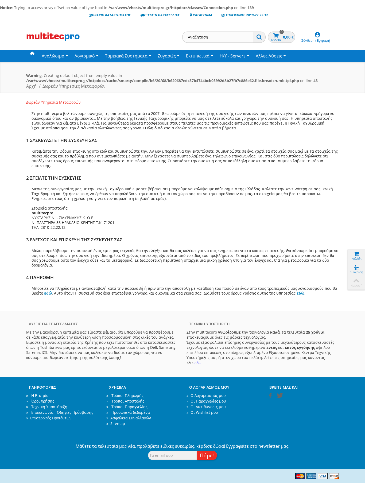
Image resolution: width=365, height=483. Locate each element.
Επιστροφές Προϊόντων (49, 417)
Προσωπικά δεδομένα (128, 412)
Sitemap (115, 423)
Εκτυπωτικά (197, 56)
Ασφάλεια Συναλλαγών (128, 417)
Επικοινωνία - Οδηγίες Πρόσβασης (59, 412)
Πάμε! (207, 455)
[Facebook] (270, 396)
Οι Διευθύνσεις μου (206, 406)
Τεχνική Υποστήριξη (46, 406)
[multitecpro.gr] (53, 41)
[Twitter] (279, 396)
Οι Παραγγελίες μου (206, 401)
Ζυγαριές (167, 56)
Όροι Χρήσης (40, 401)
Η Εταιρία (37, 395)
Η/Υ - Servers (233, 56)
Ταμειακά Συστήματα (126, 56)
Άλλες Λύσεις (269, 56)
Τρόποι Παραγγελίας (126, 406)
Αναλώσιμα (53, 56)
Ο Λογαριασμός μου (206, 395)
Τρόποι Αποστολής (125, 401)
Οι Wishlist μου (202, 412)
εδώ (48, 293)
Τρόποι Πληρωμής (124, 395)
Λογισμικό (85, 56)
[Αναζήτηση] (259, 37)
